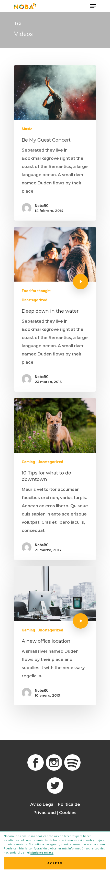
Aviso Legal (42, 804)
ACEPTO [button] (55, 863)
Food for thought (36, 291)
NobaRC (42, 206)
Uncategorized (34, 300)
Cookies (67, 812)
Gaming (28, 462)
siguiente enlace (41, 852)
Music (27, 129)
